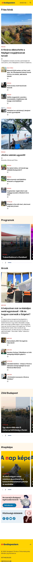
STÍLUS (9, 201)
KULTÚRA (10, 68)
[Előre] (5, 262)
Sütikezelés (6, 557)
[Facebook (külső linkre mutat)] (4, 518)
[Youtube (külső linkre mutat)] (10, 518)
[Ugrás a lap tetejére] (30, 544)
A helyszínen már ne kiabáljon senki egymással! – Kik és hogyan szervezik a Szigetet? (16, 311)
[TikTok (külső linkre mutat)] (14, 518)
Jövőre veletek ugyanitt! (13, 155)
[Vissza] (2, 262)
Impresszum (6, 561)
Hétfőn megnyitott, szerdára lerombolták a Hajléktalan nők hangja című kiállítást (17, 99)
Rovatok (23, 2)
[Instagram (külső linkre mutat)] (7, 518)
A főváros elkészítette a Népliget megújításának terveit (13, 52)
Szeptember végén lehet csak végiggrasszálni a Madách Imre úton (18, 193)
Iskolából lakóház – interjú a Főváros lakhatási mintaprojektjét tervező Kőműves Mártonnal (19, 365)
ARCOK (3, 305)
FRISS (3, 46)
